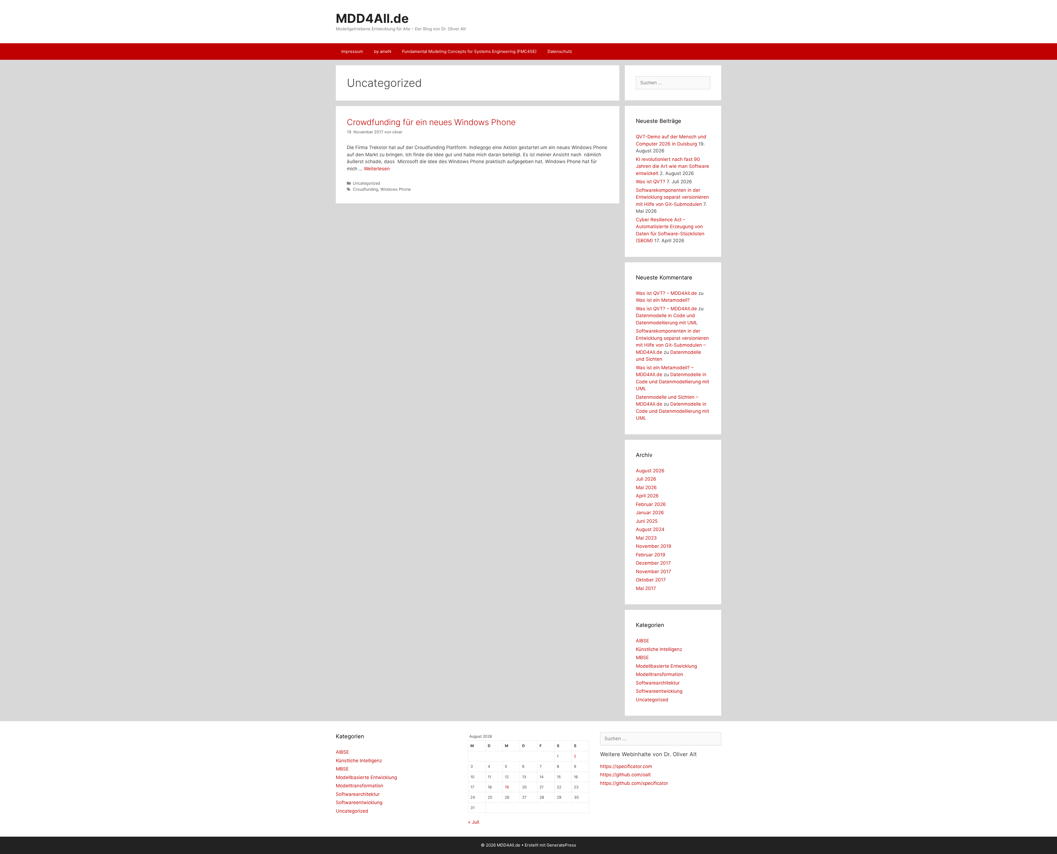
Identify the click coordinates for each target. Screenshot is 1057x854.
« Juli (473, 822)
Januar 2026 (650, 512)
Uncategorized (366, 183)
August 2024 (650, 529)
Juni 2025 (647, 521)
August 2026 (650, 470)
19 (507, 787)
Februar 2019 (650, 554)
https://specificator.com (626, 766)
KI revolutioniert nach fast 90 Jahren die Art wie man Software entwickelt (672, 166)
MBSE (642, 657)
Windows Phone (395, 189)
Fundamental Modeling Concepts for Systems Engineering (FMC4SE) (469, 51)
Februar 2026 (651, 504)
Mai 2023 (646, 538)
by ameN (382, 51)
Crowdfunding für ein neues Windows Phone (431, 122)
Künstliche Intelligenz (659, 649)
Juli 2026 (646, 479)
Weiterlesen (377, 168)
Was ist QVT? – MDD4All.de (666, 293)
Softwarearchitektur (658, 683)
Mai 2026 (646, 487)
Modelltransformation (659, 674)
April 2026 (647, 496)
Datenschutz (559, 51)
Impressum (352, 51)
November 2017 (653, 571)
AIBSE (642, 640)
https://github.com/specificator (634, 783)
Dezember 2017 (653, 563)
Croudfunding (365, 189)
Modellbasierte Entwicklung (666, 666)
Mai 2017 (646, 588)
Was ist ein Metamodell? (663, 300)
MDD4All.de (372, 18)
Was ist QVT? (650, 181)
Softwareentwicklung (659, 691)
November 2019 (653, 546)
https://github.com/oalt (625, 774)
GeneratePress (561, 845)
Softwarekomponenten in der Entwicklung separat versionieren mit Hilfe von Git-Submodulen (672, 197)
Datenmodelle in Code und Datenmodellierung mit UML (672, 381)
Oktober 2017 (651, 580)
